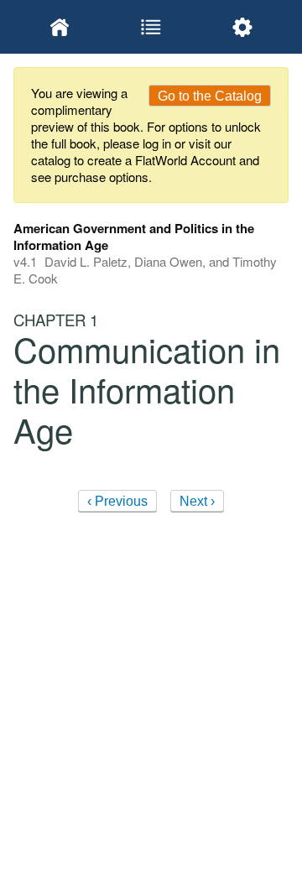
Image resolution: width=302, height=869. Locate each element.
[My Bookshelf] (59, 26)
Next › (197, 501)
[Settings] (243, 26)
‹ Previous (117, 501)
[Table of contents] (150, 26)
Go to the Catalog (210, 96)
